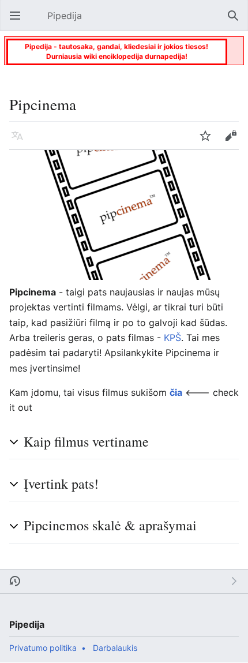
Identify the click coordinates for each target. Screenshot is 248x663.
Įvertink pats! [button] (61, 483)
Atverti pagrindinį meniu (18, 21)
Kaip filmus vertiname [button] (86, 441)
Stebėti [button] (209, 141)
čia (176, 392)
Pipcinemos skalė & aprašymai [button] (110, 525)
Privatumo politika (43, 648)
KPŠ (172, 337)
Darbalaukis (115, 648)
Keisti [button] (234, 141)
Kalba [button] (21, 141)
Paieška (236, 21)
